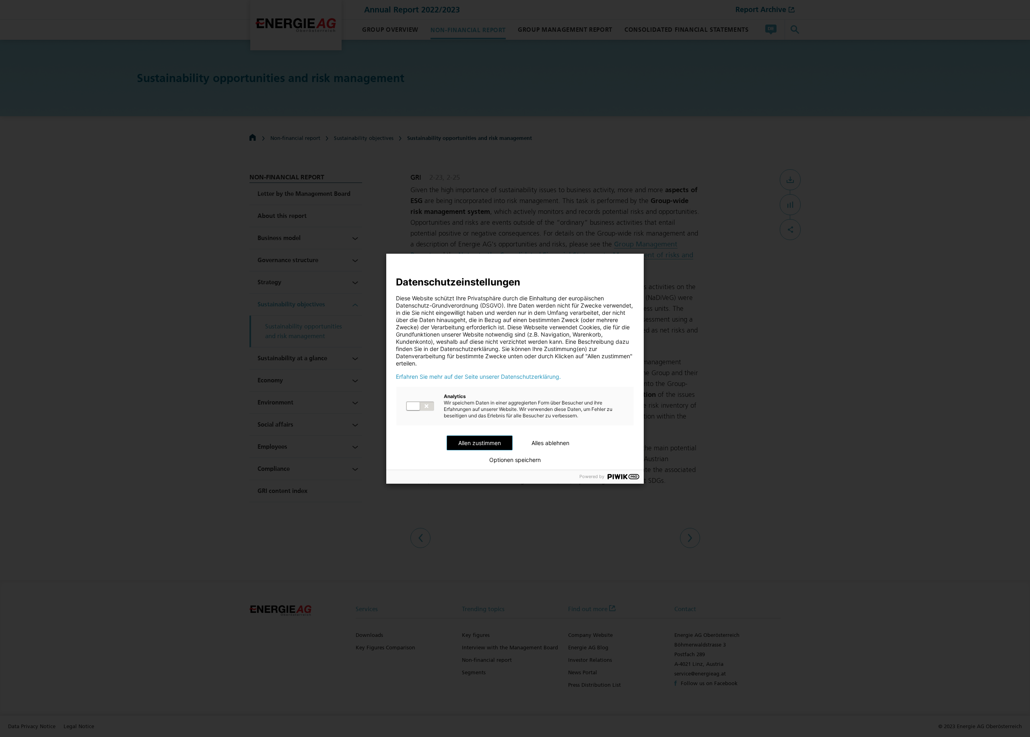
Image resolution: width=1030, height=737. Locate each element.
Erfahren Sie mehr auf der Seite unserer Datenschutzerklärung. (478, 377)
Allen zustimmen (479, 442)
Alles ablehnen (550, 442)
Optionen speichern (515, 460)
